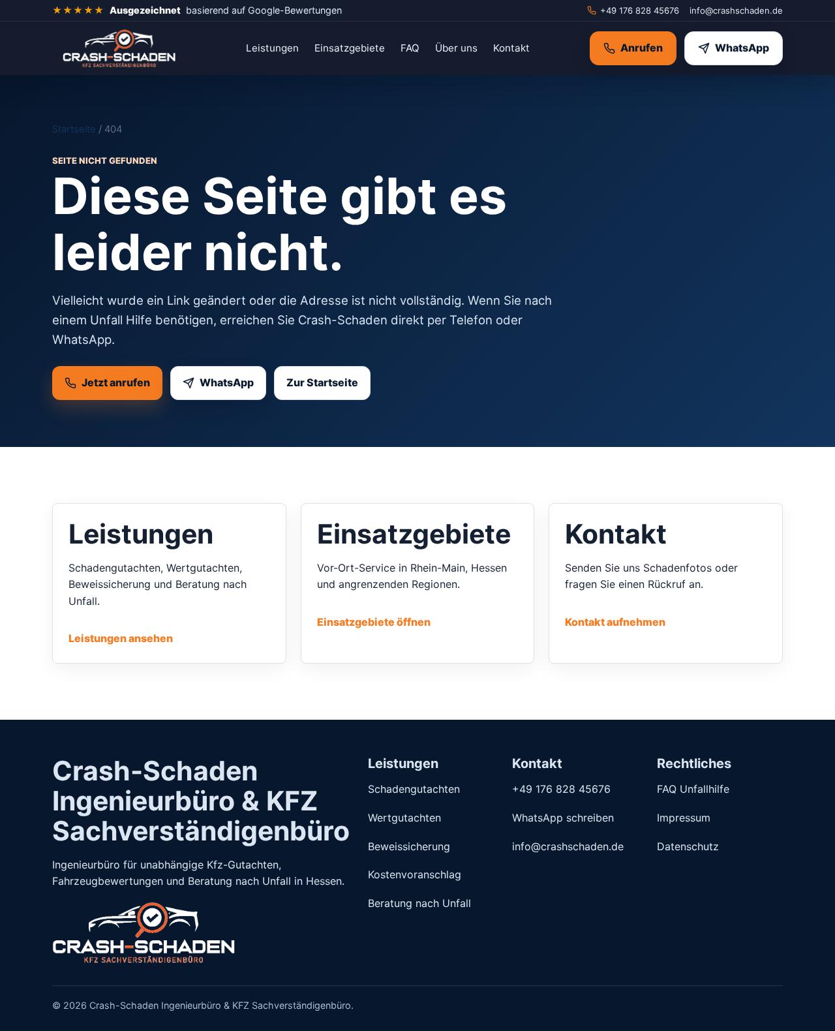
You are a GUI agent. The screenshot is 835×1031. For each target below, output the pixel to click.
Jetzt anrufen (116, 382)
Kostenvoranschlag (414, 874)
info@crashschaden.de (736, 10)
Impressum (683, 817)
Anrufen (641, 47)
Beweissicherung (409, 846)
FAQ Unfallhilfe (693, 788)
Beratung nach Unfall (419, 903)
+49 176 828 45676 (639, 10)
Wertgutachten (404, 817)
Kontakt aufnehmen (615, 621)
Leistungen (272, 48)
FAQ (410, 48)
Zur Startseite (322, 382)
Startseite (74, 129)
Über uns (456, 48)
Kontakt (511, 48)
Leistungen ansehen (120, 638)
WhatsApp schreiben (563, 817)
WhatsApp (742, 47)
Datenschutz (688, 846)
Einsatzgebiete (349, 48)
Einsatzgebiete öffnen (374, 621)
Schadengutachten (414, 788)
